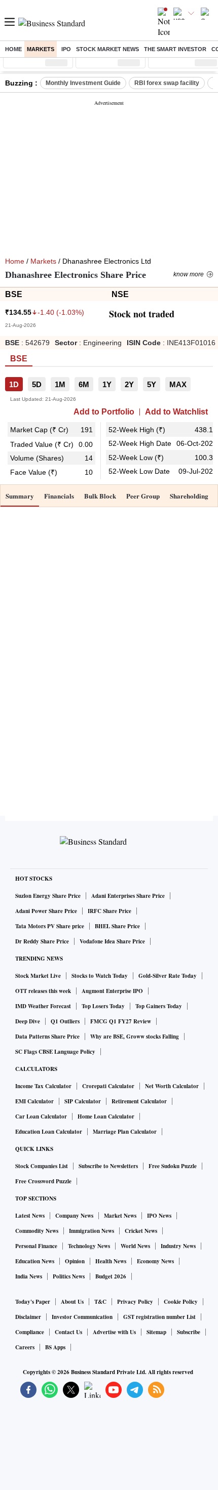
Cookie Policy (181, 1301)
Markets (40, 49)
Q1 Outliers (65, 1021)
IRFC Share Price (109, 911)
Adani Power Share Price (46, 911)
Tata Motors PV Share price (49, 926)
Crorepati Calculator (108, 1086)
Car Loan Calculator (41, 1116)
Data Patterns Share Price (47, 1036)
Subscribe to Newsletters (108, 1166)
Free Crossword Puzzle (43, 1181)
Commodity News (36, 1230)
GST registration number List (159, 1316)
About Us (72, 1301)
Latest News (30, 1215)
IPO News (159, 1215)
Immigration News (91, 1230)
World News (135, 1246)
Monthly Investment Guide (83, 83)
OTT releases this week (43, 991)
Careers (24, 1347)
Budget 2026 (110, 1276)
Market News (120, 1215)
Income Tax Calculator (43, 1086)
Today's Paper (32, 1301)
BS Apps (55, 1347)
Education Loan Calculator (48, 1131)
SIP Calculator (82, 1101)
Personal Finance (36, 1246)
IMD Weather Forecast (43, 1006)
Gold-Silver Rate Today (167, 975)
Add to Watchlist (176, 412)
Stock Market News (107, 49)
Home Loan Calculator (106, 1116)
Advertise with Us (114, 1332)
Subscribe (188, 1332)
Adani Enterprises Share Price (128, 895)
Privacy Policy (135, 1301)
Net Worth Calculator (172, 1086)
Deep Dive (27, 1021)
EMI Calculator (34, 1101)
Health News (110, 1261)
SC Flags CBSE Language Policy (55, 1051)
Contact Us (68, 1332)
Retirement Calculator (139, 1101)
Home (13, 49)
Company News (74, 1215)
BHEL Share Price (117, 926)
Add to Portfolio (104, 412)
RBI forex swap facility (166, 83)
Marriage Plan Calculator (125, 1131)
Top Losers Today (103, 1006)
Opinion (75, 1261)
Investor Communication (82, 1316)
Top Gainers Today (158, 1006)
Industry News (178, 1246)
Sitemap (156, 1332)
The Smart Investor (175, 49)
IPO (66, 49)
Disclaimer (28, 1316)
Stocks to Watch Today (99, 975)
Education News (34, 1261)
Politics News (69, 1276)
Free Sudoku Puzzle (173, 1166)
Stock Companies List (41, 1166)
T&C (100, 1301)
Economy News (155, 1261)
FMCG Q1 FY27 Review (120, 1021)
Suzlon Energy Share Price (48, 895)
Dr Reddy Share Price (42, 941)
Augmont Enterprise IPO (112, 991)
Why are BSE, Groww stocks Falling (134, 1036)
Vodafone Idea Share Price (112, 941)
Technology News (89, 1246)
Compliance (29, 1332)
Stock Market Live (38, 975)
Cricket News (141, 1230)
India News (28, 1276)
